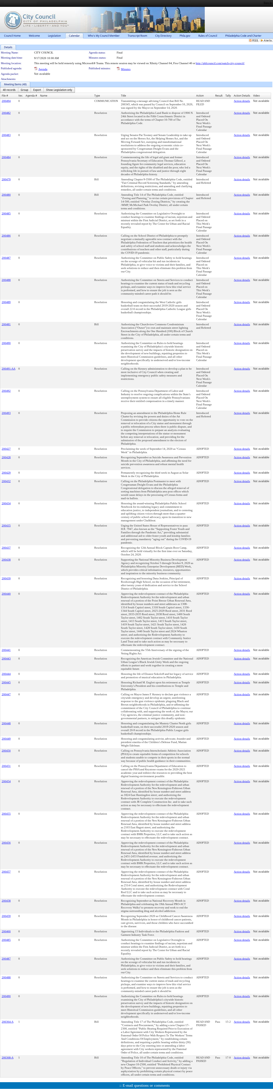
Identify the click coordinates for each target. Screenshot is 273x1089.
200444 (6, 673)
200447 (6, 694)
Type (97, 95)
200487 (6, 257)
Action (200, 95)
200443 (6, 658)
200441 (6, 650)
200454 (6, 781)
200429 (6, 472)
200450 (6, 750)
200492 (6, 390)
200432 (6, 481)
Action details (242, 101)
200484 (6, 157)
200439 (6, 578)
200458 (6, 900)
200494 (6, 101)
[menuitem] (9, 90)
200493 (6, 413)
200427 (6, 448)
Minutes (126, 69)
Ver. (20, 95)
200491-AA (8, 368)
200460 (6, 931)
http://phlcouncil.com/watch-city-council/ (220, 63)
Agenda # (31, 95)
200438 (6, 559)
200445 (6, 682)
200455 (6, 813)
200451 (6, 766)
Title (123, 95)
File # (5, 95)
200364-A (7, 1021)
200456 (6, 842)
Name (43, 95)
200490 (6, 343)
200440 (6, 593)
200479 (6, 179)
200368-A (7, 1057)
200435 (6, 525)
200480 (6, 194)
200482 (6, 112)
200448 (6, 723)
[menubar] (37, 90)
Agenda (42, 69)
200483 (6, 135)
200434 (6, 503)
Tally (228, 95)
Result (218, 95)
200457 (6, 871)
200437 (6, 547)
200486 (6, 235)
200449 (6, 738)
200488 (6, 280)
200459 (6, 916)
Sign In (268, 2)
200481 (6, 324)
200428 (6, 457)
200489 (6, 302)
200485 (6, 213)
